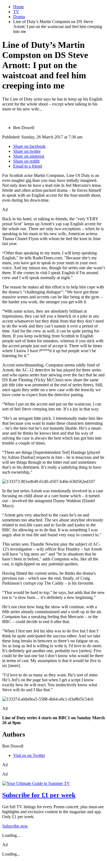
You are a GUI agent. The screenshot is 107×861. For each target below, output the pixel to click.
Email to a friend (27, 166)
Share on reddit (26, 161)
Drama (19, 16)
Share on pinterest (28, 156)
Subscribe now (15, 826)
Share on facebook (29, 146)
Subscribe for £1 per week (38, 795)
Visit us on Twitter (29, 755)
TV (16, 11)
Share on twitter (27, 151)
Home (18, 6)
